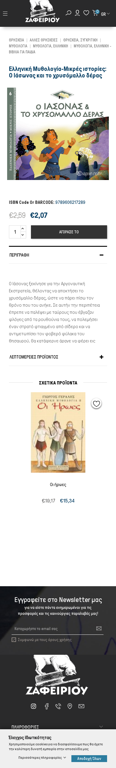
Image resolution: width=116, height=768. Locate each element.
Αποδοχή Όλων (89, 758)
